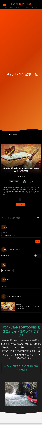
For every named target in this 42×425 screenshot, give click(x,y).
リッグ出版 (8, 270)
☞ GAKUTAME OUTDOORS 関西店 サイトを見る (21, 368)
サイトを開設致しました (8, 235)
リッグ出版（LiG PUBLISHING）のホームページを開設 (21, 169)
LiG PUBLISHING (21, 4)
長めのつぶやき (13, 182)
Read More (21, 205)
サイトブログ (18, 256)
